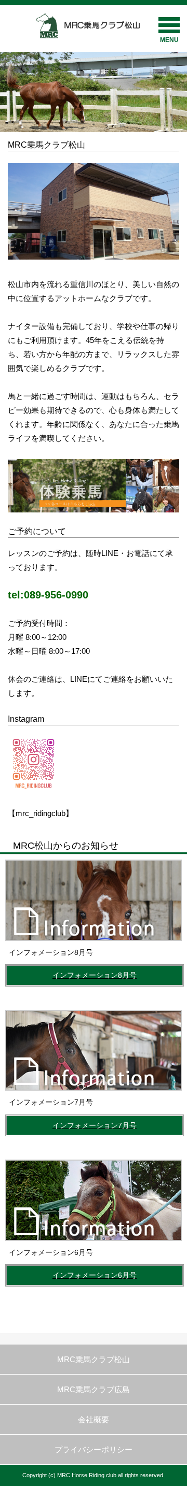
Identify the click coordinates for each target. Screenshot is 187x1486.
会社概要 (93, 1419)
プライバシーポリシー (93, 1449)
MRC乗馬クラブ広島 (93, 1389)
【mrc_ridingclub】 (40, 813)
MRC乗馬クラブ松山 (93, 1359)
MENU (169, 40)
